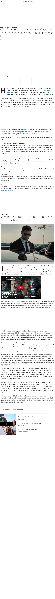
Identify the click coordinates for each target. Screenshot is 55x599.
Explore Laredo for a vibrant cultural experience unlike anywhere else (30, 418)
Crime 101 (48, 274)
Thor (23, 268)
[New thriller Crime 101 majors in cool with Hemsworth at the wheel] (27, 244)
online (25, 129)
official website (9, 190)
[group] (5, 81)
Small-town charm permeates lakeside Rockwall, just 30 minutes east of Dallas (31, 430)
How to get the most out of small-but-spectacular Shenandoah (29, 424)
